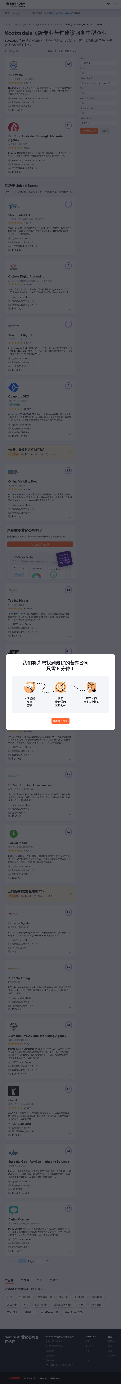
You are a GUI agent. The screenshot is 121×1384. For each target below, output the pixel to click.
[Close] (111, 657)
